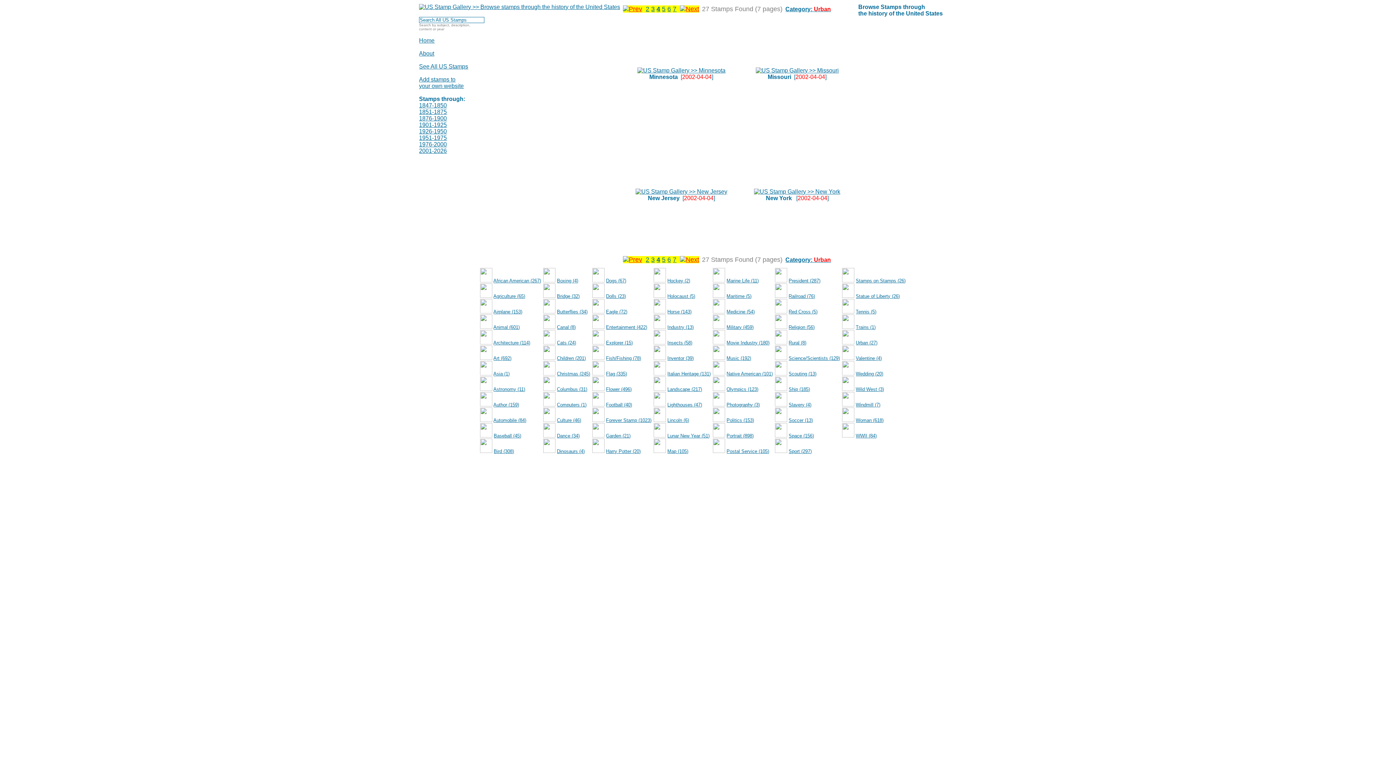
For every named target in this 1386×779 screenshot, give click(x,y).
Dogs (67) (616, 280)
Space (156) (801, 436)
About (426, 53)
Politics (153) (740, 420)
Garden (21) (618, 436)
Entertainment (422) (626, 327)
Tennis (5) (866, 311)
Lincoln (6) (678, 420)
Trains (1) (866, 327)
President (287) (804, 280)
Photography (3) (743, 405)
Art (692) (502, 358)
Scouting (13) (802, 374)
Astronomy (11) (509, 389)
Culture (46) (569, 420)
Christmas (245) (573, 374)
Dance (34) (568, 436)
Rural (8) (797, 343)
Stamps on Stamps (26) (881, 280)
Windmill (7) (868, 405)
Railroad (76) (802, 296)
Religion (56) (802, 327)
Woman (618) (870, 420)
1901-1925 (433, 125)
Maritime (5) (739, 296)
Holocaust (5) (681, 296)
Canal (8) (566, 327)
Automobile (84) (509, 420)
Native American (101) (750, 374)
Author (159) (506, 405)
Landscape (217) (684, 389)
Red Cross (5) (803, 311)
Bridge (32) (568, 296)
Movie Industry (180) (748, 343)
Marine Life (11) (743, 280)
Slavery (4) (800, 405)
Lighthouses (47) (684, 405)
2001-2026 (433, 151)
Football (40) (619, 405)
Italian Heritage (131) (689, 374)
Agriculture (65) (509, 296)
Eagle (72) (616, 311)
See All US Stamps (443, 66)
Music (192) (739, 358)
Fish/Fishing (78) (623, 358)
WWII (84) (866, 436)
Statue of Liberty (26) (878, 296)
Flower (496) (619, 389)
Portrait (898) (740, 436)
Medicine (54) (741, 311)
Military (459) (740, 327)
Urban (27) (866, 343)
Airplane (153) (507, 311)
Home (427, 41)
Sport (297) (800, 451)
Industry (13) (680, 327)
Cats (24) (566, 343)
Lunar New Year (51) (688, 436)
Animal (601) (506, 327)
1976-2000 (433, 144)
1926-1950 (433, 131)
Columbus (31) (572, 389)
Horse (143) (679, 311)
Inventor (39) (680, 358)
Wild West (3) (870, 389)
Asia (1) (501, 374)
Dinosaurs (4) (571, 451)
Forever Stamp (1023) (628, 420)
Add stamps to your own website (441, 82)
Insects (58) (679, 343)
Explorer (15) (619, 343)
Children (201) (571, 358)
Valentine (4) (869, 358)
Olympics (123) (742, 389)
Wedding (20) (869, 374)
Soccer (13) (801, 420)
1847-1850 (433, 105)
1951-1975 (433, 138)
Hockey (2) (678, 280)
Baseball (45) (507, 436)
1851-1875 (433, 112)
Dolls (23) (616, 296)
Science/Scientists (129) (814, 358)
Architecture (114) (511, 343)
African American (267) (517, 280)
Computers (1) (572, 405)
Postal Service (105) (748, 451)
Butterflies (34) (572, 311)
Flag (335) (616, 374)
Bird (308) (504, 451)
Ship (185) (799, 389)
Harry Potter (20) (623, 451)
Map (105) (677, 451)
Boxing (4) (567, 280)
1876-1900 (433, 118)
